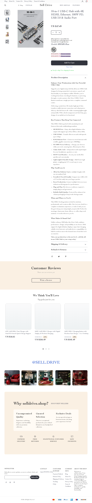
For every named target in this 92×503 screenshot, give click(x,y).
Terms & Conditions (39, 1)
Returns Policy (57, 476)
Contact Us (19, 1)
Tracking (55, 481)
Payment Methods (58, 474)
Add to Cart (69, 63)
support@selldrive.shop (46, 472)
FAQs (54, 484)
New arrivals (65, 5)
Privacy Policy (28, 1)
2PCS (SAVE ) (56, 54)
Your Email (9, 477)
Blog (5, 1)
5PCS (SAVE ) (56, 56)
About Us (11, 1)
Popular (29, 5)
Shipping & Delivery (58, 479)
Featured (76, 5)
